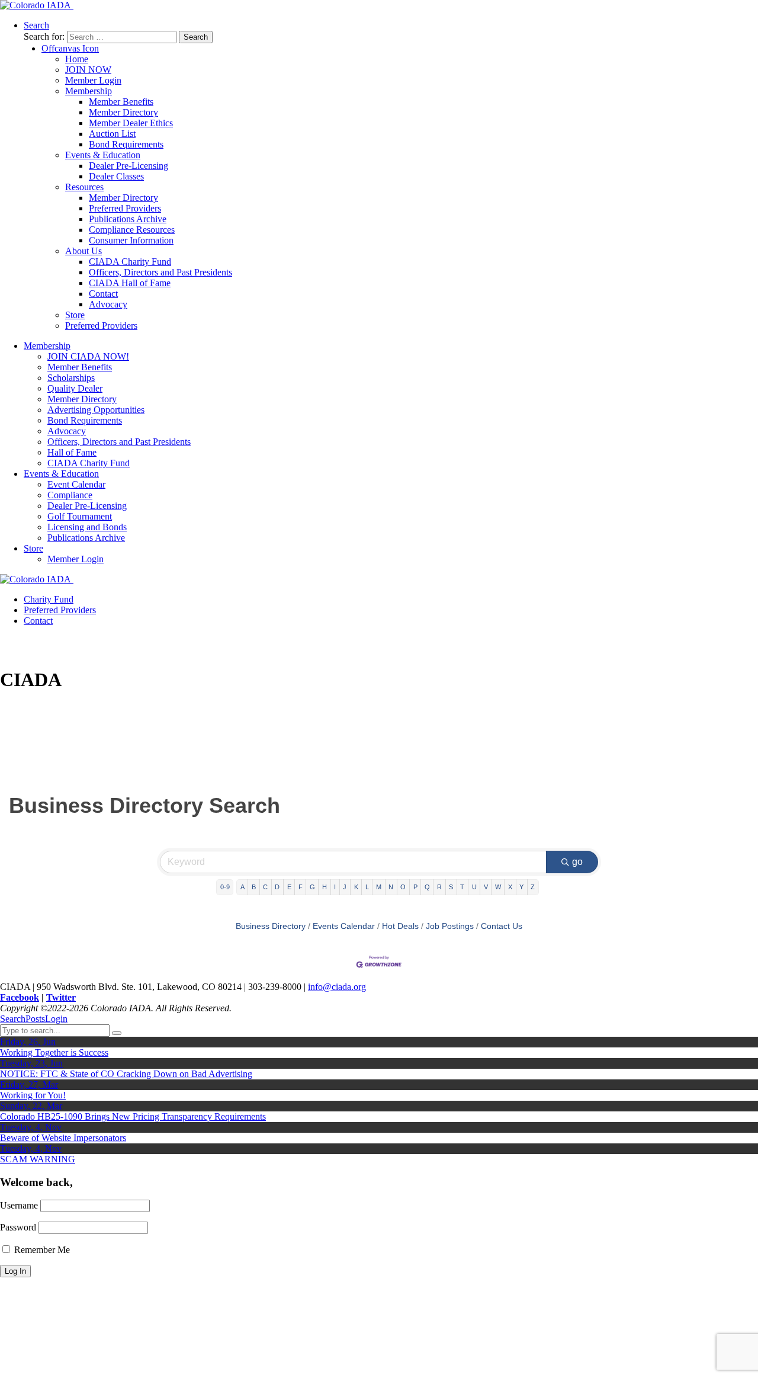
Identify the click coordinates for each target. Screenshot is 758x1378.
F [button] (300, 886)
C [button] (265, 886)
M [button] (378, 886)
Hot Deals (400, 926)
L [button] (367, 886)
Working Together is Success (54, 1052)
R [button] (439, 886)
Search (12, 1019)
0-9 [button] (225, 886)
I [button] (335, 886)
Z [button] (533, 886)
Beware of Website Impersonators (63, 1138)
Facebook (19, 997)
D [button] (277, 886)
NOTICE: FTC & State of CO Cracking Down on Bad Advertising (126, 1074)
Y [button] (521, 886)
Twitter (61, 997)
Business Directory (271, 926)
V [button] (486, 886)
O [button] (403, 886)
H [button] (324, 886)
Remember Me (41, 1250)
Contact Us (501, 926)
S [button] (451, 886)
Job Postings (450, 926)
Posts (35, 1019)
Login (56, 1019)
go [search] (577, 862)
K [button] (356, 886)
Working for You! (33, 1095)
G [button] (312, 886)
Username (19, 1205)
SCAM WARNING (37, 1159)
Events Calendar (344, 926)
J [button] (344, 886)
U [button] (474, 886)
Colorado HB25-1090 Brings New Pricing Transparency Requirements (133, 1116)
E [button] (289, 886)
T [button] (462, 886)
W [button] (498, 886)
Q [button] (427, 886)
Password (18, 1227)
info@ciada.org (337, 987)
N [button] (390, 886)
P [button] (415, 886)
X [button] (510, 886)
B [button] (254, 886)
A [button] (242, 886)
